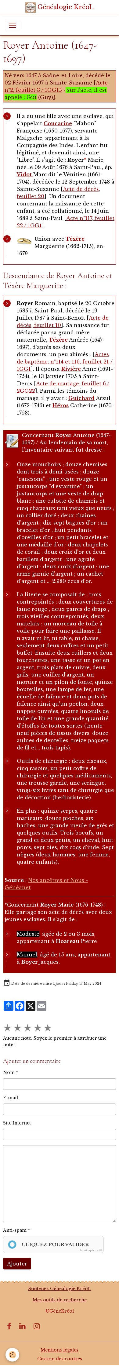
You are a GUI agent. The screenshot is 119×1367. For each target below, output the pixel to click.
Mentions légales (59, 1350)
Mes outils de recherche (60, 1300)
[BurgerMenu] (12, 25)
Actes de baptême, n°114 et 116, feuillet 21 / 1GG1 (65, 361)
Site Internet (17, 1123)
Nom (9, 1072)
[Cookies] (12, 1355)
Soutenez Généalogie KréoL (59, 1288)
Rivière (71, 369)
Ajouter (17, 1264)
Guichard (81, 398)
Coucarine (58, 123)
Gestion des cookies (59, 1359)
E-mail (10, 1097)
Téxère (75, 239)
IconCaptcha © (91, 1250)
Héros (60, 405)
